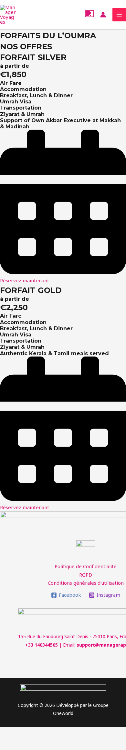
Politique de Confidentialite (86, 566)
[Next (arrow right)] (40, 744)
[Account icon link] (103, 15)
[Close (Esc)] (13, 733)
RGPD (85, 574)
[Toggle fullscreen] (67, 733)
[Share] (40, 733)
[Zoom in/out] (94, 733)
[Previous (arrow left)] (13, 744)
